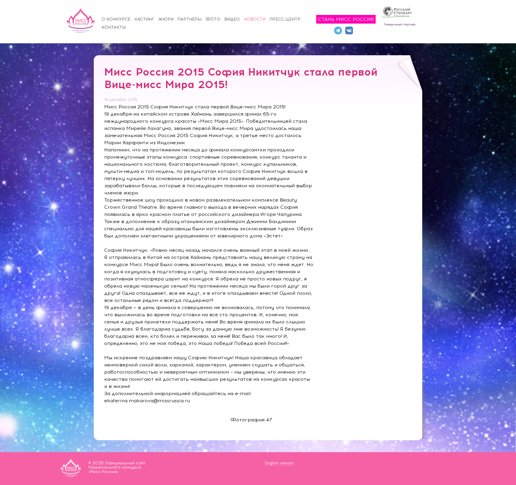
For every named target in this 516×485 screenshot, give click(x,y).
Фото (212, 19)
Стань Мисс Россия (346, 19)
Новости (254, 19)
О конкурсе (116, 19)
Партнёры (189, 19)
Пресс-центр (284, 19)
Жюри (165, 19)
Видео (232, 19)
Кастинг (144, 19)
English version (279, 463)
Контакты (114, 27)
